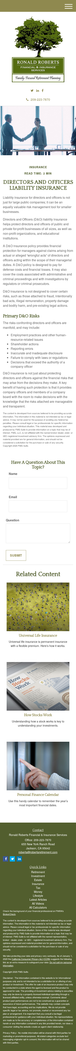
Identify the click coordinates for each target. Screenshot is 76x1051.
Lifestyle (38, 896)
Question (12, 520)
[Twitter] (32, 90)
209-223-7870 (40, 99)
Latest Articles (38, 899)
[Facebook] (42, 90)
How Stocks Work (38, 715)
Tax (38, 888)
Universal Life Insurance (38, 636)
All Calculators (38, 907)
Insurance (38, 884)
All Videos (38, 903)
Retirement (38, 872)
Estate (38, 880)
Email (13, 497)
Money (38, 892)
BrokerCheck (9, 914)
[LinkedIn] (37, 90)
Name (13, 474)
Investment (38, 876)
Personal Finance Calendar (38, 795)
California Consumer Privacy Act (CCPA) (31, 958)
